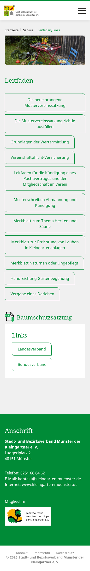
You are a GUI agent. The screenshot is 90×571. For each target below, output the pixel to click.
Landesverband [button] (32, 349)
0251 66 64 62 (32, 473)
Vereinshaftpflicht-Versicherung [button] (40, 157)
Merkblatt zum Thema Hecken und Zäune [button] (45, 223)
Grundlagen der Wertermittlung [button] (40, 142)
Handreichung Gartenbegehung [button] (40, 278)
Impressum (42, 553)
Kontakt (22, 553)
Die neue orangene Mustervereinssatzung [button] (45, 102)
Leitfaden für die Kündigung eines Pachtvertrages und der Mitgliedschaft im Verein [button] (45, 178)
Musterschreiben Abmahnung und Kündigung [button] (45, 202)
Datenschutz (65, 553)
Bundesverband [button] (32, 364)
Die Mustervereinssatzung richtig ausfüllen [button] (45, 123)
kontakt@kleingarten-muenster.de (49, 478)
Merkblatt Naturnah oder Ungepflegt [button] (44, 263)
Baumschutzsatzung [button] (44, 317)
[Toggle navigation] (82, 10)
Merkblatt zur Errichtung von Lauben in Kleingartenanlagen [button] (45, 244)
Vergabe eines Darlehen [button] (32, 293)
